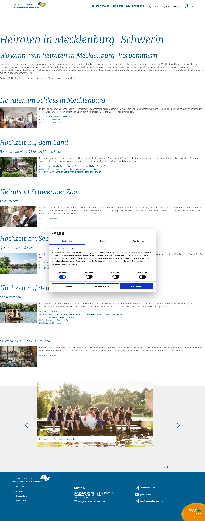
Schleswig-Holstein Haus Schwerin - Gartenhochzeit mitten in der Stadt (68, 169)
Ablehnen (68, 286)
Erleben (118, 6)
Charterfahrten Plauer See (49, 311)
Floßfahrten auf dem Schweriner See (54, 320)
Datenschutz (21, 496)
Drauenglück (135, 6)
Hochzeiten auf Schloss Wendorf (52, 120)
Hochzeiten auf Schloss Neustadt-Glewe (55, 117)
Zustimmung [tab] (67, 241)
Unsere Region (100, 6)
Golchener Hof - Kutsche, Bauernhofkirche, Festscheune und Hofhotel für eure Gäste (74, 166)
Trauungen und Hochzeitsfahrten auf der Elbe (58, 317)
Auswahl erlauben (102, 286)
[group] (102, 256)
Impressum (21, 501)
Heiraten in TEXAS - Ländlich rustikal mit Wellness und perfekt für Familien (70, 172)
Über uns (20, 487)
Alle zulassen (136, 286)
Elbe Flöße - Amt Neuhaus (50, 323)
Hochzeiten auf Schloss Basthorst (53, 122)
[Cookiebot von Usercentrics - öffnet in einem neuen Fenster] (62, 233)
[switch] (89, 277)
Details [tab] (102, 241)
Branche (19, 491)
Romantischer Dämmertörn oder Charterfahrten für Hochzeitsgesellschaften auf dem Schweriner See (80, 314)
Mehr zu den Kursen (47, 356)
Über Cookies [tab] (138, 241)
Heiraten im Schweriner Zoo (50, 218)
